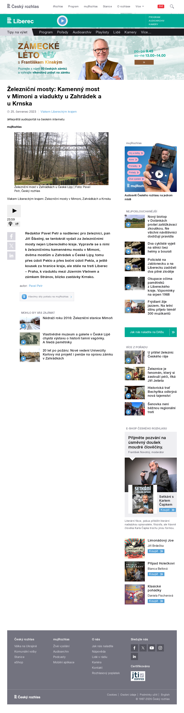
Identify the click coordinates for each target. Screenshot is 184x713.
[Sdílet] (17, 224)
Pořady (62, 32)
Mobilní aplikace (64, 662)
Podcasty (59, 657)
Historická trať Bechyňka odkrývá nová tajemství (162, 391)
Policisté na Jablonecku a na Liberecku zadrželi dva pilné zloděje (162, 265)
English (165, 694)
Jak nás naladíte (102, 646)
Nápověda (99, 651)
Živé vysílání (135, 179)
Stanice (107, 6)
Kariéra (96, 662)
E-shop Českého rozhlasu (146, 428)
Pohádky (133, 166)
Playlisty (102, 32)
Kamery (153, 24)
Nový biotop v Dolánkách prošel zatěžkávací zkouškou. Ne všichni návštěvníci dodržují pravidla (162, 226)
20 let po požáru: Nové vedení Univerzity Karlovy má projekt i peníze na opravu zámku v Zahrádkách (78, 354)
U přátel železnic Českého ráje (161, 354)
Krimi (131, 159)
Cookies (112, 694)
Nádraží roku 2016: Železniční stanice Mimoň (78, 318)
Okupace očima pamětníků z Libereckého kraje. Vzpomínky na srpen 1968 (161, 286)
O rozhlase (123, 6)
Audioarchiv (156, 21)
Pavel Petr (36, 286)
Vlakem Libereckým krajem (59, 111)
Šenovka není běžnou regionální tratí (161, 408)
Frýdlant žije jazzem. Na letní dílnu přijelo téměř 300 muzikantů (162, 307)
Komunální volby (25, 651)
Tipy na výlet (17, 32)
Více (146, 32)
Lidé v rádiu (99, 657)
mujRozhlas (91, 6)
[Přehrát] (14, 211)
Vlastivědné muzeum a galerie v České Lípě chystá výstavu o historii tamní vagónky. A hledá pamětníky (76, 338)
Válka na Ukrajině (25, 646)
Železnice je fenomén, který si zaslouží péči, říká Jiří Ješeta (162, 374)
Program (73, 6)
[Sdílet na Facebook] (11, 236)
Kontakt (97, 667)
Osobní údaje (128, 694)
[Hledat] (172, 6)
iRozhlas (58, 6)
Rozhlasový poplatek (106, 673)
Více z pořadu (137, 347)
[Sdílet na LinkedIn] (11, 255)
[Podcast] (10, 224)
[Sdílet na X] (11, 246)
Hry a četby (134, 153)
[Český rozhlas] (23, 6)
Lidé (116, 32)
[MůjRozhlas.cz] (14, 127)
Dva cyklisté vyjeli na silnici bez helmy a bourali (161, 247)
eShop (18, 662)
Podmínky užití (148, 694)
